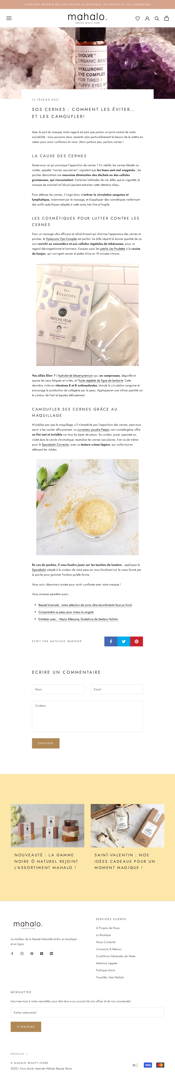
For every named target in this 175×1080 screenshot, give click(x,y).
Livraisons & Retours (109, 949)
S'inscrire (26, 1027)
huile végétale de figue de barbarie (101, 380)
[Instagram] (21, 953)
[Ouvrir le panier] (167, 18)
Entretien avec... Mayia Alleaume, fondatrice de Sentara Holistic (78, 619)
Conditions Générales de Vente (115, 956)
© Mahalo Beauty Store (29, 1063)
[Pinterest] (31, 953)
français (17, 1053)
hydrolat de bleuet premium (75, 375)
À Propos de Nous (108, 928)
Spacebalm (39, 570)
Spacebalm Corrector (55, 444)
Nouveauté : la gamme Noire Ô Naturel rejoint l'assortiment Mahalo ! (47, 861)
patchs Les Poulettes (112, 249)
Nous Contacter (106, 942)
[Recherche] (157, 18)
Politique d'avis (105, 970)
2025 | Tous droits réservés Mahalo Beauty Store (41, 1068)
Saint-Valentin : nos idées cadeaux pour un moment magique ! (125, 861)
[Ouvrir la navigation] (9, 18)
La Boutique (103, 935)
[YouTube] (41, 953)
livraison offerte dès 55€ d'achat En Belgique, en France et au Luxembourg (87, 4)
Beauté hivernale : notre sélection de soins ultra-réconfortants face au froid (85, 605)
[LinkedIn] (51, 953)
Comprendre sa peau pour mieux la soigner (66, 612)
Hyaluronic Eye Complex (61, 239)
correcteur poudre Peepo (93, 429)
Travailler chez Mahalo (110, 977)
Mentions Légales (107, 963)
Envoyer (45, 743)
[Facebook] (12, 953)
